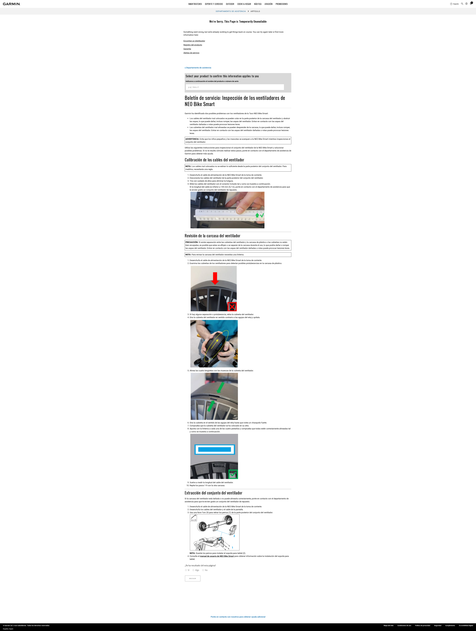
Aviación (268, 3)
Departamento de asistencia (231, 11)
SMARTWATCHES (195, 3)
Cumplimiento (450, 625)
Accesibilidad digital (466, 625)
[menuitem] (454, 4)
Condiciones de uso (404, 625)
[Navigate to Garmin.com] (11, 4)
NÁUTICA (257, 3)
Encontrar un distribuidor (194, 41)
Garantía (187, 49)
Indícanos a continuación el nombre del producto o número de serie (212, 81)
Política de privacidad (422, 625)
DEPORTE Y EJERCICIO (214, 3)
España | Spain (8, 629)
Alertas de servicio (191, 53)
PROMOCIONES (282, 3)
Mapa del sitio (388, 625)
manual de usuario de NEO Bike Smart (217, 556)
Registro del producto (192, 45)
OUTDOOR (230, 3)
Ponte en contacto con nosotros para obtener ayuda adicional (238, 617)
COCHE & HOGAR (244, 3)
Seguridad (437, 625)
